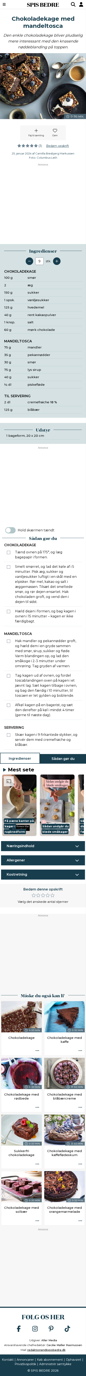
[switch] (10, 530)
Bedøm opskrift (57, 146)
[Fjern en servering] (29, 261)
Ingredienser (20, 759)
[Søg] (73, 4)
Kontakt (8, 1360)
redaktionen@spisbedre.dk (46, 1350)
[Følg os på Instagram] (35, 1329)
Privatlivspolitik (25, 1364)
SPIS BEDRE (43, 4)
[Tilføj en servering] (57, 261)
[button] (19, 805)
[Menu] (10, 4)
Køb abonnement (50, 1360)
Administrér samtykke (55, 1364)
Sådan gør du (63, 759)
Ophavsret (73, 1360)
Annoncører (25, 1360)
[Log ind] (81, 4)
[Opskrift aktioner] (37, 1051)
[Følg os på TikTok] (67, 1329)
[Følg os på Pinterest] (51, 1329)
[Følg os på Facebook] (19, 1329)
